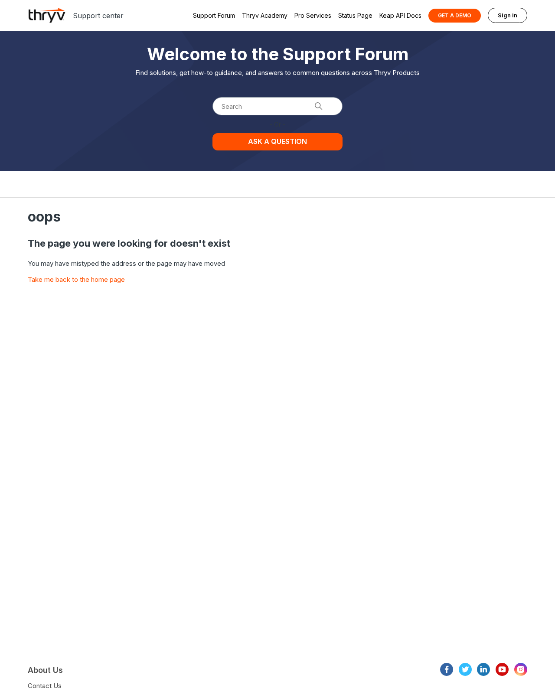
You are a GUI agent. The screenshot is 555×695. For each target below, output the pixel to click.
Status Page (355, 15)
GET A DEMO (454, 15)
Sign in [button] (507, 15)
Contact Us (45, 686)
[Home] (47, 15)
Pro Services (312, 15)
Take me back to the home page (76, 279)
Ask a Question (277, 141)
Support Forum (214, 15)
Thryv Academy (264, 15)
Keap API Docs (400, 15)
